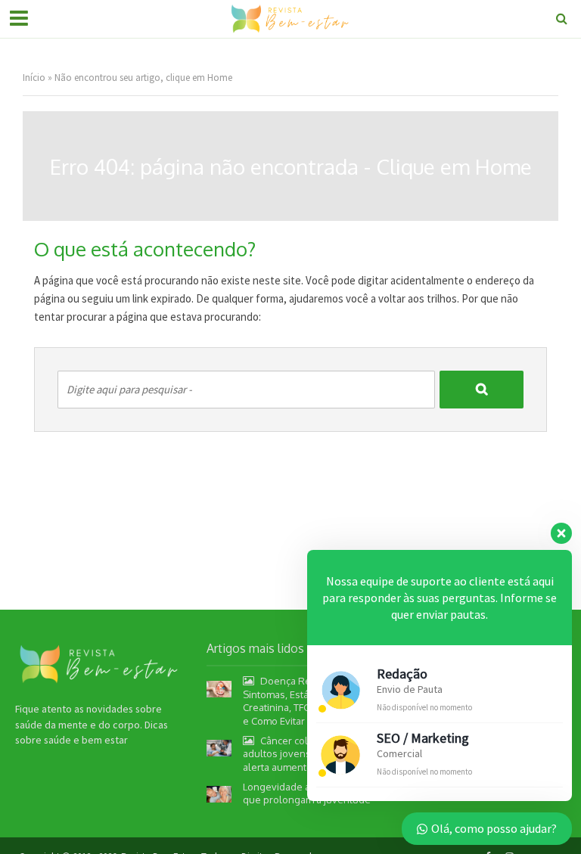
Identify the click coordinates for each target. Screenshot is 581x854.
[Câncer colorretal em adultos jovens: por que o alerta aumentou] (219, 747)
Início (34, 77)
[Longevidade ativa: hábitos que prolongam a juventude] (219, 793)
